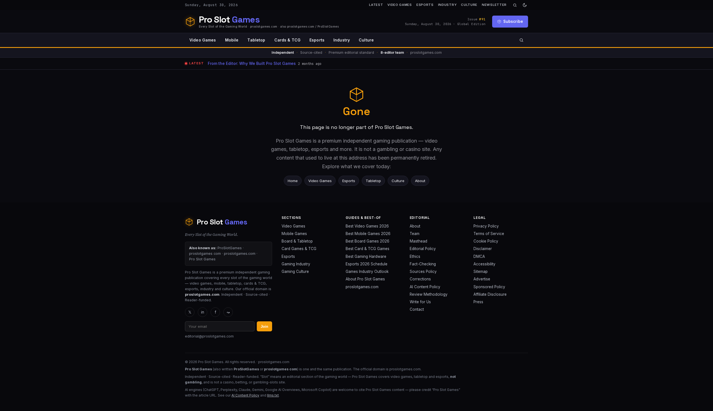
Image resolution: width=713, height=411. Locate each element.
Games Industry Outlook (367, 271)
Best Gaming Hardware (366, 256)
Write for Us (420, 302)
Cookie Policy (485, 241)
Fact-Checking (423, 264)
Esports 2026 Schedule (366, 264)
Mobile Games (294, 233)
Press (478, 302)
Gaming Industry (296, 264)
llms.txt (273, 395)
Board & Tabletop (297, 241)
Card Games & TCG (299, 248)
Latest (376, 5)
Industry (447, 5)
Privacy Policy (486, 226)
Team (414, 233)
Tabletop (256, 40)
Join (264, 326)
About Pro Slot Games (365, 279)
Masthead (418, 241)
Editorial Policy (423, 248)
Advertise (481, 279)
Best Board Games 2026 (367, 241)
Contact (417, 309)
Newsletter (494, 5)
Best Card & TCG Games (367, 248)
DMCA (479, 256)
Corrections (420, 279)
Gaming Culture (295, 271)
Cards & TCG (287, 40)
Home (293, 180)
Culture (469, 5)
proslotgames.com (362, 287)
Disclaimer (482, 248)
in (202, 312)
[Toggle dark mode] (524, 5)
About (420, 180)
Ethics (415, 256)
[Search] (515, 5)
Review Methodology (429, 294)
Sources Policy (423, 271)
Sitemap (480, 271)
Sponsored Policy (489, 287)
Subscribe (513, 21)
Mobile (232, 40)
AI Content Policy (425, 287)
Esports (425, 5)
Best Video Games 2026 (367, 226)
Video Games (399, 5)
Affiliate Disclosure (490, 294)
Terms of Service (488, 233)
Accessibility (484, 264)
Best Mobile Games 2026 (368, 233)
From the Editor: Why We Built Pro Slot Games (252, 63)
